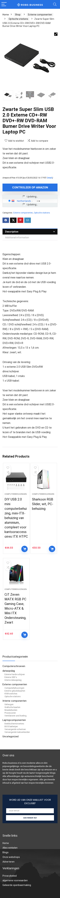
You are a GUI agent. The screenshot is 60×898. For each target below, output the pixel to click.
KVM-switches (10, 694)
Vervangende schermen (15, 729)
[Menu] (4, 4)
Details (49, 178)
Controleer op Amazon (30, 187)
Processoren (10, 713)
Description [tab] (11, 231)
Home (5, 14)
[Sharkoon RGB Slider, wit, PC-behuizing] (43, 479)
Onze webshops (11, 857)
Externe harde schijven (14, 674)
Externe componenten (40, 14)
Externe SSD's (10, 677)
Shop (17, 14)
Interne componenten (14, 700)
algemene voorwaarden (15, 880)
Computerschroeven (13, 666)
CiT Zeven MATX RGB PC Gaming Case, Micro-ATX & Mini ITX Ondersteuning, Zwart (15, 608)
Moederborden (10, 710)
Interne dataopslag (13, 680)
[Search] (55, 4)
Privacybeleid (9, 875)
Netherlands (24, 200)
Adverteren (8, 861)
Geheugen (9, 704)
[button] (56, 34)
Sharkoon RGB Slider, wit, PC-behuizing (42, 504)
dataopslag (8, 670)
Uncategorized (10, 736)
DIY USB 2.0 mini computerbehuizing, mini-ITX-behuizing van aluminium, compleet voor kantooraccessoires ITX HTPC (16, 517)
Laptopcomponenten (14, 720)
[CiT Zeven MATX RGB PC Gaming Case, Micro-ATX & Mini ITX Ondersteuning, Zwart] (16, 574)
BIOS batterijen (11, 726)
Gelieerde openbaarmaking (16, 885)
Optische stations (18, 19)
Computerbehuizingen (15, 494)
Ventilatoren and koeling (15, 716)
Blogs (5, 852)
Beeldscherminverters (14, 724)
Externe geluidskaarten (14, 691)
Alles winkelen (10, 847)
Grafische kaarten (12, 707)
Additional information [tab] (17, 237)
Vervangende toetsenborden (17, 732)
